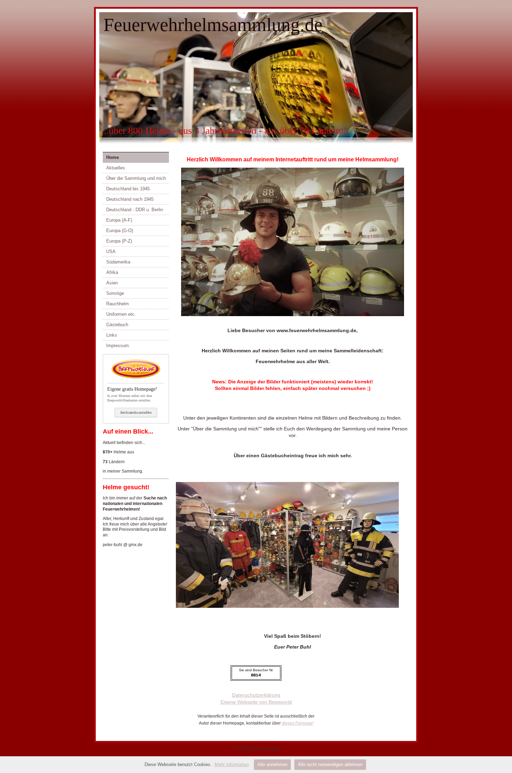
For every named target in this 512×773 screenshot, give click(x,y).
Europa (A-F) (119, 220)
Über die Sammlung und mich (136, 178)
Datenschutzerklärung (256, 695)
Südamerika (118, 262)
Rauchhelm (117, 303)
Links (111, 335)
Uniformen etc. (121, 314)
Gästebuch (117, 324)
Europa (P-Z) (119, 241)
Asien (112, 282)
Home (112, 157)
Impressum (117, 345)
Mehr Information (232, 764)
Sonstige (115, 293)
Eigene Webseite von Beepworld (256, 702)
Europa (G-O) (119, 230)
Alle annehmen (272, 764)
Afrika (112, 272)
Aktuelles (115, 167)
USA (111, 251)
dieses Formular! (297, 723)
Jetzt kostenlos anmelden (136, 412)
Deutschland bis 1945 (128, 188)
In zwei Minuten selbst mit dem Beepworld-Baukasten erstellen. (132, 394)
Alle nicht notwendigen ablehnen (330, 764)
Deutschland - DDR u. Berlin (134, 209)
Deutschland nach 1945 (130, 199)
